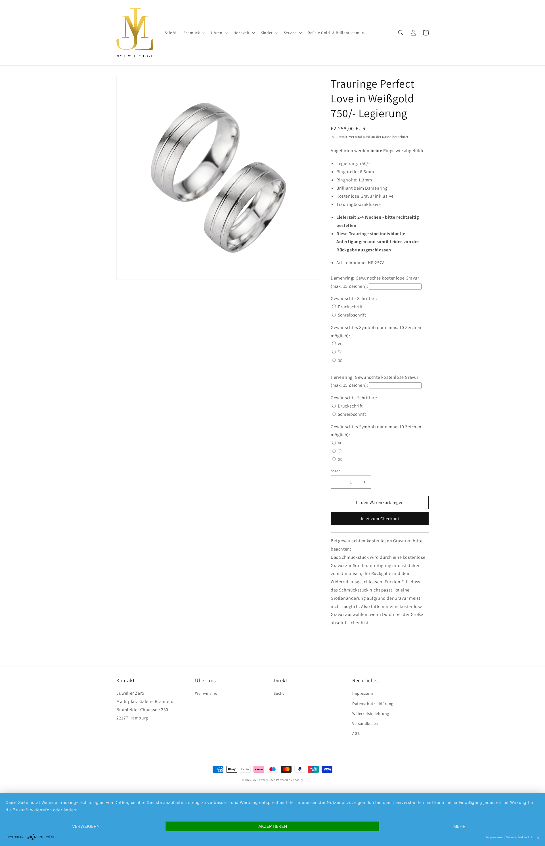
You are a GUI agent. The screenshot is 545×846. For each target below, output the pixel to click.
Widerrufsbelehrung (370, 713)
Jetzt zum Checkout (379, 518)
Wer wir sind (206, 693)
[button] (193, 33)
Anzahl (336, 470)
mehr (459, 826)
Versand (355, 137)
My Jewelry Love (264, 780)
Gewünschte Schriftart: (354, 298)
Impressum (362, 693)
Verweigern (86, 826)
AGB (356, 733)
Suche (279, 693)
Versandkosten (366, 723)
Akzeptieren (272, 826)
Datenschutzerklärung (372, 703)
